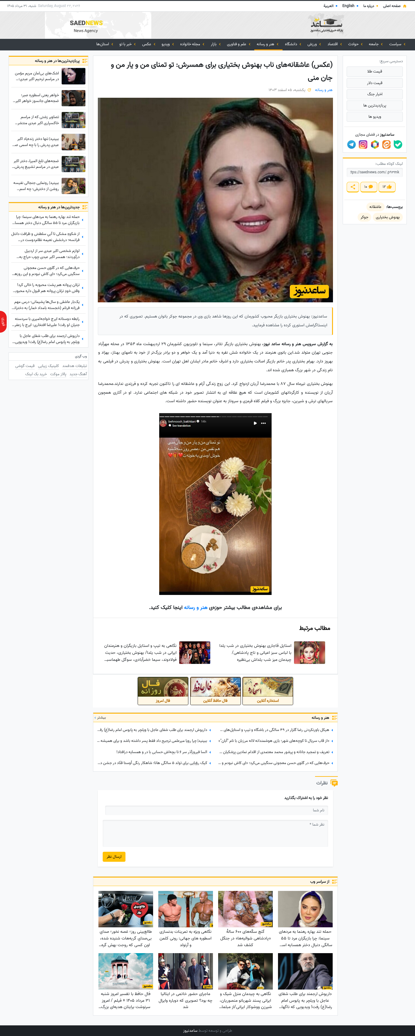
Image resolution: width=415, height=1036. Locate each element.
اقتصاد (333, 44)
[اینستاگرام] (363, 144)
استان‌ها (103, 44)
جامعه (374, 44)
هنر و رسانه (266, 44)
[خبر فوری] (3, 322)
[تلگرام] (351, 144)
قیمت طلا (374, 71)
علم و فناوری (237, 44)
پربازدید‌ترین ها (374, 105)
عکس (147, 44)
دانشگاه (291, 44)
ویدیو (166, 44)
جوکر (364, 217)
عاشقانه (375, 207)
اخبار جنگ (374, 94)
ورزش (312, 44)
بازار (214, 44)
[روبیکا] (375, 144)
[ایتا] (386, 144)
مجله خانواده (190, 44)
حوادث (353, 44)
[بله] (398, 144)
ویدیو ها (375, 117)
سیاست (395, 44)
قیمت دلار (374, 83)
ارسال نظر (114, 857)
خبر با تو (125, 44)
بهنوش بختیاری (388, 217)
